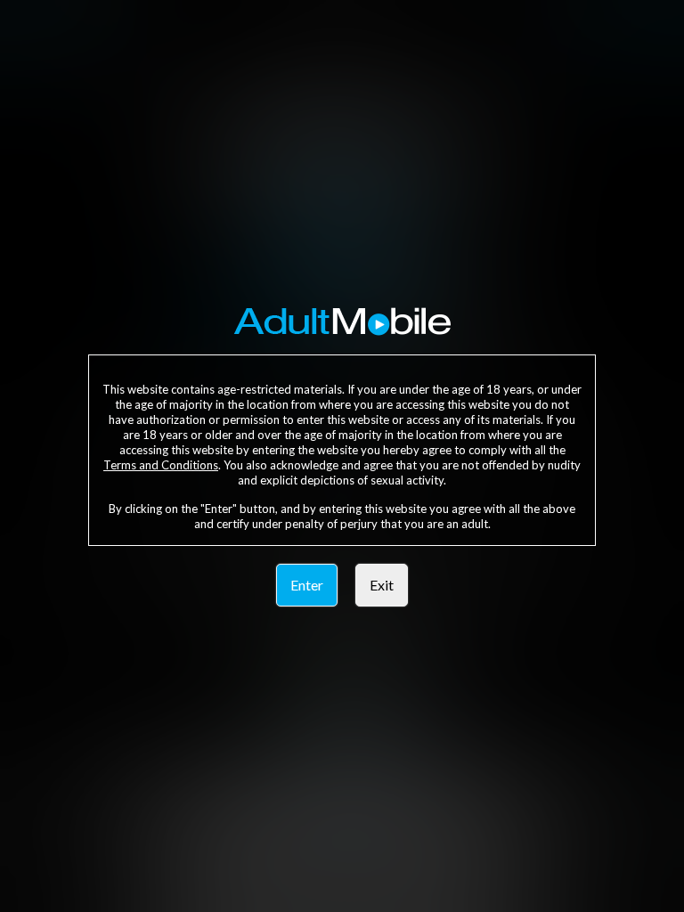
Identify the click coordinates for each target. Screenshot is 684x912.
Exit (382, 584)
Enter (306, 584)
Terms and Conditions (160, 465)
